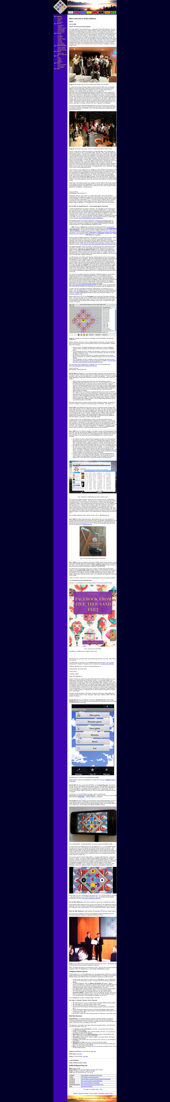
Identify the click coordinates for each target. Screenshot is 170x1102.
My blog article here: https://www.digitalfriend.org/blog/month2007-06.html (94, 361)
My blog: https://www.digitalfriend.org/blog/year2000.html (88, 218)
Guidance (75, 1093)
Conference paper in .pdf (75, 294)
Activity (101, 967)
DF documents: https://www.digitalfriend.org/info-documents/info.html (98, 244)
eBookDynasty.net (104, 515)
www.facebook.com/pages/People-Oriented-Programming (95, 1079)
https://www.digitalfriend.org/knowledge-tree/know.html (83, 365)
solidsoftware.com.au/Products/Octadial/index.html (82, 795)
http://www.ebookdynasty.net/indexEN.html (92, 1084)
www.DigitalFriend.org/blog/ (92, 777)
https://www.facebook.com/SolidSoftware (91, 1081)
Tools (91, 1093)
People (107, 1093)
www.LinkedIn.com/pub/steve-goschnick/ (91, 1075)
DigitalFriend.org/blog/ (86, 1086)
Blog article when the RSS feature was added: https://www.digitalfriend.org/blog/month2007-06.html (86, 284)
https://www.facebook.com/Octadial (90, 1082)
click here (100, 906)
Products (86, 1093)
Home (111, 1093)
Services (81, 1093)
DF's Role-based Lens (82, 291)
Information (101, 1093)
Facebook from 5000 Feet (107, 664)
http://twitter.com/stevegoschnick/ (90, 1077)
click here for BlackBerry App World (91, 898)
